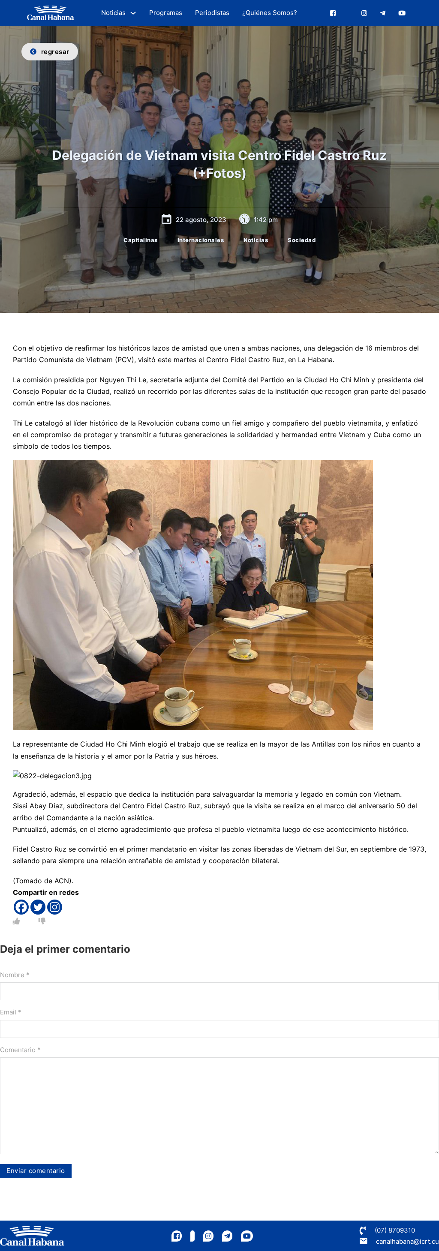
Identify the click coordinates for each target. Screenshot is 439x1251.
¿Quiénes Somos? (269, 13)
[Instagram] (54, 907)
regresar (55, 52)
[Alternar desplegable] (133, 13)
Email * (10, 1012)
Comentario (20, 1050)
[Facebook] (21, 907)
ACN (61, 880)
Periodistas (212, 13)
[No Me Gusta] (42, 921)
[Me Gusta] (16, 921)
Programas (165, 13)
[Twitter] (37, 907)
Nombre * (15, 975)
